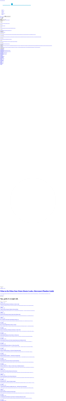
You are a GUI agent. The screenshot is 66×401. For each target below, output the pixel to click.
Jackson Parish (1, 54)
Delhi (2, 57)
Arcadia (1, 61)
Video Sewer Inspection (23, 34)
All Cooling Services (2, 47)
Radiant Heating (31, 45)
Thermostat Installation (35, 45)
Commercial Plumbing (14, 41)
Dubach (5, 50)
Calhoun (10, 51)
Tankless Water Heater (9, 39)
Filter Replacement (40, 45)
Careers (9, 23)
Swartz (8, 51)
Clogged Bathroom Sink (15, 34)
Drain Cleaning (2, 34)
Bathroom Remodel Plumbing (3, 41)
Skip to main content (2, 0)
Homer (1, 60)
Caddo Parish (1, 52)
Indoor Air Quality (35, 47)
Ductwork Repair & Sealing (45, 45)
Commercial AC (38, 47)
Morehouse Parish (2, 58)
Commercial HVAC (50, 45)
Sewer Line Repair (6, 34)
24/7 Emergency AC (16, 47)
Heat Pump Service (24, 45)
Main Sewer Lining (33, 34)
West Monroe (5, 30)
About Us (1, 23)
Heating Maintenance (14, 45)
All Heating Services (2, 45)
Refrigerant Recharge (30, 47)
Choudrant (9, 50)
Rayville (1, 57)
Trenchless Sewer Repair (28, 34)
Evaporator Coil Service (25, 47)
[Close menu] (2, 18)
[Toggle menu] (2, 17)
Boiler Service (27, 45)
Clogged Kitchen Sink (10, 34)
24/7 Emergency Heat (19, 45)
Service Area (3, 13)
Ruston (1, 30)
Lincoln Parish (1, 49)
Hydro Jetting (19, 34)
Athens (2, 60)
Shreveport (7, 30)
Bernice (3, 56)
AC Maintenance (12, 47)
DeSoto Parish (1, 63)
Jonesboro (1, 55)
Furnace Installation (10, 45)
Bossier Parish (1, 53)
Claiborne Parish (2, 59)
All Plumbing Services (2, 32)
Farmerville (1, 56)
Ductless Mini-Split (21, 47)
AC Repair (6, 47)
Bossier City (10, 30)
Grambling (3, 50)
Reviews (7, 23)
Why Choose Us (4, 23)
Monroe (3, 30)
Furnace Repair (6, 45)
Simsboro (7, 50)
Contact (2, 14)
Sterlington (6, 51)
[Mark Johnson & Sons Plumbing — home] (16, 8)
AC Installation (8, 47)
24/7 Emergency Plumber (9, 41)
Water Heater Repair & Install (3, 39)
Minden (1, 62)
